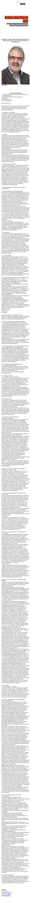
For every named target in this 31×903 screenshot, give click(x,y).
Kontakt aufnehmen (6, 894)
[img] (21, 2)
